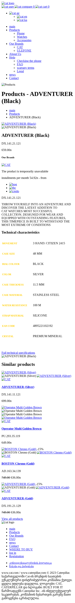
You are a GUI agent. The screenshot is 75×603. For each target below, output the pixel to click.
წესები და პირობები (21, 566)
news (12, 74)
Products (14, 30)
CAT (20, 47)
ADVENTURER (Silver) (18, 387)
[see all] (54, 375)
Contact (14, 78)
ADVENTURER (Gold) (17, 498)
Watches (22, 36)
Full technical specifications (18, 352)
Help (12, 57)
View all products (12, 518)
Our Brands (16, 43)
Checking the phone (29, 60)
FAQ (20, 64)
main (12, 26)
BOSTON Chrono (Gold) (18, 463)
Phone (21, 33)
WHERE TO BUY (21, 549)
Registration (16, 556)
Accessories (24, 40)
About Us (15, 54)
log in (12, 552)
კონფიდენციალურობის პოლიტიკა (30, 563)
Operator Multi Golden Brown (22, 428)
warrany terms (25, 67)
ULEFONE (24, 50)
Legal (20, 71)
